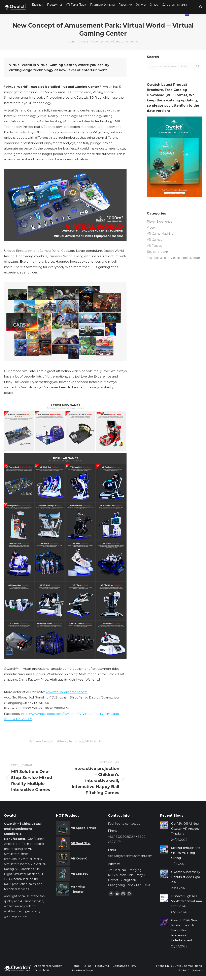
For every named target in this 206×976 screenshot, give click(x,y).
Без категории (157, 252)
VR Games (154, 239)
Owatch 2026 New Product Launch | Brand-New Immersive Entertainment (184, 930)
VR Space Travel (83, 828)
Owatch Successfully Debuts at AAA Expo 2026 (185, 877)
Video (151, 227)
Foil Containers (192, 970)
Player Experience (159, 221)
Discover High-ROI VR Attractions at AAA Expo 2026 (186, 901)
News (45, 741)
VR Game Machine (160, 233)
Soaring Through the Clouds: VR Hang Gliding (185, 853)
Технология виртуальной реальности (173, 258)
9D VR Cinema (182, 965)
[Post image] (164, 825)
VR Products (93, 741)
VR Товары (154, 246)
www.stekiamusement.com (67, 692)
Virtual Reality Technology (67, 741)
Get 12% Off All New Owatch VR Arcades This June (185, 829)
